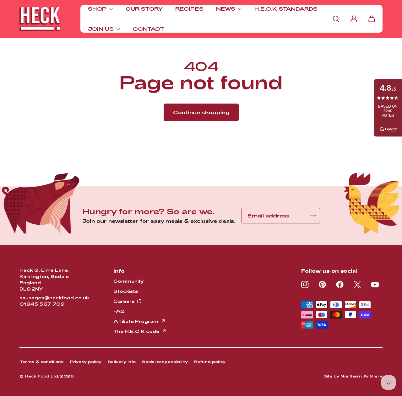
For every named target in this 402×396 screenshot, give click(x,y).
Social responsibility (165, 361)
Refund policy (209, 361)
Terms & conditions (41, 361)
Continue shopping (201, 112)
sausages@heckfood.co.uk (54, 297)
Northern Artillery (361, 376)
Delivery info (122, 361)
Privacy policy (85, 361)
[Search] (336, 19)
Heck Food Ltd (41, 376)
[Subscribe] (313, 216)
